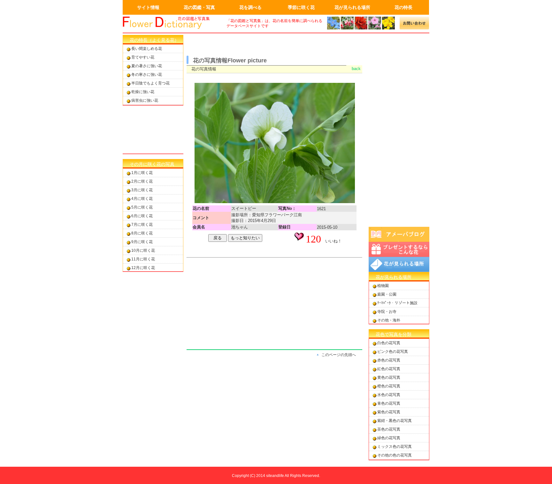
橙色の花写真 (388, 386)
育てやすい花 (142, 57)
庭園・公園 (386, 294)
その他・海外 (388, 320)
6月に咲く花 (142, 216)
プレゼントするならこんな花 (399, 249)
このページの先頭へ (338, 355)
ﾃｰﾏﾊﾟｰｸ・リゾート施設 (397, 303)
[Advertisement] (153, 130)
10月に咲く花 (143, 250)
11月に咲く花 (143, 259)
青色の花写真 (388, 403)
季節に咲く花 (301, 7)
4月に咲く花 (142, 198)
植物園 (383, 285)
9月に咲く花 (142, 242)
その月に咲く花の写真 (152, 164)
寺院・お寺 (386, 311)
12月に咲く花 (143, 268)
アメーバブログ (399, 234)
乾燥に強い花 (142, 92)
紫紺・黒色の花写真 (394, 420)
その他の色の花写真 (394, 455)
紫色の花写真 (388, 412)
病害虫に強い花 (144, 100)
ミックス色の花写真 (394, 446)
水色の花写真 (388, 395)
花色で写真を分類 (393, 334)
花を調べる (250, 7)
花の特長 (403, 7)
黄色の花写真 (388, 377)
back (356, 68)
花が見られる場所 (352, 7)
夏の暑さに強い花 (146, 66)
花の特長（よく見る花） (154, 40)
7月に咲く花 (142, 224)
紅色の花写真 (388, 369)
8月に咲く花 (142, 233)
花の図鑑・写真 (199, 7)
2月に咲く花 (142, 181)
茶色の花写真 (388, 429)
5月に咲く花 (142, 207)
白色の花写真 (388, 343)
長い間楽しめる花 (146, 48)
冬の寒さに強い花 (146, 74)
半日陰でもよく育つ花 (150, 83)
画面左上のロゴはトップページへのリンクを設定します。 (170, 23)
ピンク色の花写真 (392, 351)
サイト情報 (148, 7)
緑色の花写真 (388, 438)
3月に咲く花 (142, 190)
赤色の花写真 (388, 360)
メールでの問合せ (414, 23)
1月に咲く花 (142, 173)
